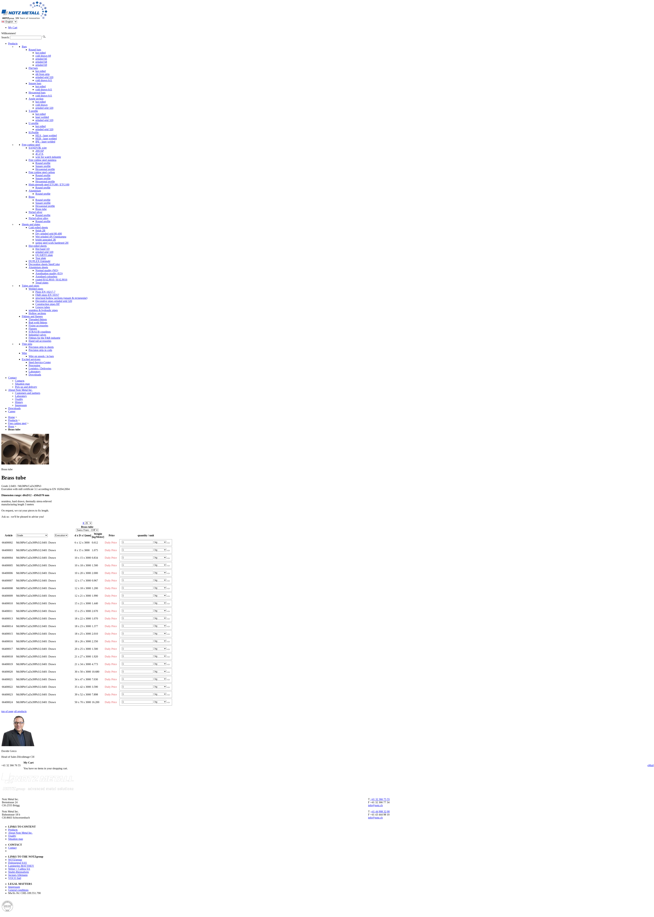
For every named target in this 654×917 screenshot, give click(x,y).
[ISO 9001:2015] (7, 910)
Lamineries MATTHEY (21, 865)
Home (11, 417)
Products (13, 420)
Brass (11, 426)
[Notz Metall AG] (37, 18)
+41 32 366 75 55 (380, 799)
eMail (651, 765)
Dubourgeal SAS (17, 862)
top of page (7, 711)
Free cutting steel (17, 423)
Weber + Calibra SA (19, 868)
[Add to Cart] (168, 542)
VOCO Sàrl (14, 878)
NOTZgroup (15, 859)
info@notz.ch (375, 805)
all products (20, 711)
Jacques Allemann (18, 875)
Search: (5, 37)
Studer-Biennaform (18, 872)
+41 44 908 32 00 (380, 811)
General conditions (18, 890)
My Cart (12, 27)
